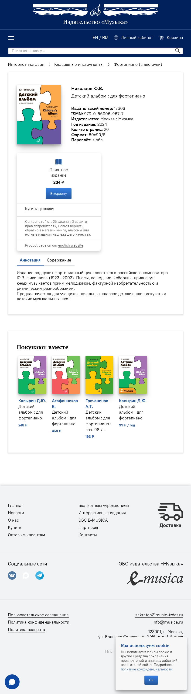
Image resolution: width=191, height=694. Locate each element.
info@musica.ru (168, 622)
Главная (16, 505)
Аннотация (30, 260)
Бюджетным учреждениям (103, 505)
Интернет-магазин (26, 64)
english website (70, 245)
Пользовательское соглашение (38, 614)
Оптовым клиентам (26, 534)
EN (95, 37)
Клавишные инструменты (78, 64)
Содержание (59, 260)
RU (105, 37)
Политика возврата (26, 629)
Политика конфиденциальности (38, 622)
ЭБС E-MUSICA (93, 520)
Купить (14, 527)
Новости (16, 512)
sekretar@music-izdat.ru (159, 614)
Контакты (87, 534)
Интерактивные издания (102, 512)
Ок (151, 680)
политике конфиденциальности (146, 669)
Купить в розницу (39, 209)
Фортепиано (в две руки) (138, 64)
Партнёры (88, 527)
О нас (13, 520)
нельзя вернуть (70, 226)
